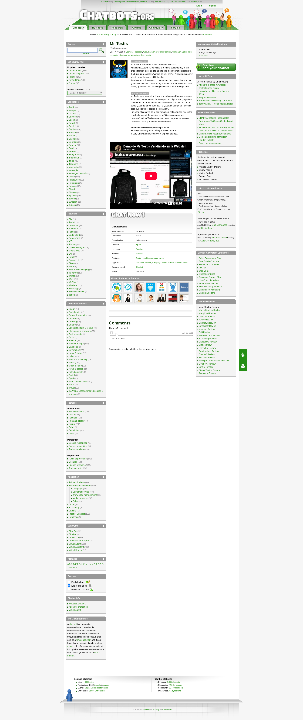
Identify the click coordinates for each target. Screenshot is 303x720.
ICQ (70, 241)
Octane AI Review (207, 364)
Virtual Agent (75, 544)
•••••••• (86, 53)
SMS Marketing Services (210, 286)
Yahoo (72, 295)
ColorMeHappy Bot (209, 241)
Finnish (72, 132)
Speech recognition (78, 446)
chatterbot (195, 2)
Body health (74, 312)
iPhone (72, 244)
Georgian (73, 142)
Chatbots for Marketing (209, 290)
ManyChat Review (207, 313)
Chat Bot (73, 531)
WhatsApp (74, 288)
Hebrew (72, 151)
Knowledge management (85, 495)
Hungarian (74, 154)
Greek (72, 148)
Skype (72, 263)
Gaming (72, 511)
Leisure (72, 356)
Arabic (72, 107)
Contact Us (167, 709)
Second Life (74, 260)
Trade (71, 384)
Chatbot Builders (207, 293)
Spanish (129, 52)
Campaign (176, 52)
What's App (74, 285)
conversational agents (164, 2)
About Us (146, 709)
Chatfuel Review (207, 316)
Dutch (71, 126)
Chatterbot (74, 537)
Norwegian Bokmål (78, 173)
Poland (72, 77)
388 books (89, 682)
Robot (72, 257)
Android (72, 222)
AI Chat (202, 267)
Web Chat (203, 271)
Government (74, 350)
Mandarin (73, 167)
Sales (184, 52)
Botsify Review (206, 367)
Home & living (75, 353)
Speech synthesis (77, 465)
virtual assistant (83, 640)
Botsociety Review (207, 326)
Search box (74, 430)
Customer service (163, 52)
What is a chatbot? (77, 604)
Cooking (73, 321)
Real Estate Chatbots (209, 261)
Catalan (72, 113)
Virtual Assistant (76, 547)
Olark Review (205, 345)
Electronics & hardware (80, 331)
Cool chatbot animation (210, 143)
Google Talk (74, 238)
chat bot (143, 2)
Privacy (156, 709)
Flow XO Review (207, 354)
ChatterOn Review (207, 323)
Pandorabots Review (209, 351)
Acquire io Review (207, 373)
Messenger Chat (207, 274)
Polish (72, 176)
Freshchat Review (207, 348)
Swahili (72, 199)
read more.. (208, 34)
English (72, 129)
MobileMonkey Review (210, 310)
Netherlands (74, 80)
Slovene (73, 192)
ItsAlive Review (206, 320)
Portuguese (74, 180)
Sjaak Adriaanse (219, 225)
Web (145, 52)
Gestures (73, 462)
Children (73, 318)
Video (71, 433)
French (72, 135)
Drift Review (204, 332)
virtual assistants (132, 2)
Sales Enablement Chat (210, 258)
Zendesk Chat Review (209, 335)
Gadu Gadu (74, 235)
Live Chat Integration (209, 280)
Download (74, 225)
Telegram (73, 273)
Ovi (70, 254)
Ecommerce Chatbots (209, 264)
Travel (72, 388)
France (72, 83)
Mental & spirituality (78, 359)
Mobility (72, 362)
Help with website (207, 97)
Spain (138, 245)
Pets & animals (76, 372)
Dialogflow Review (208, 342)
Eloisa (201, 212)
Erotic (71, 337)
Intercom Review (207, 329)
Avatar (72, 414)
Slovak (72, 189)
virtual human (179, 2)
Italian (72, 161)
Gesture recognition (78, 443)
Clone (72, 504)
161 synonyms (174, 691)
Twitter (72, 276)
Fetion (72, 232)
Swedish (73, 202)
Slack (71, 266)
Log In (199, 6)
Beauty (72, 309)
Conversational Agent (79, 540)
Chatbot (104, 2)
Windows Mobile (77, 291)
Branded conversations (130, 55)
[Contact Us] (243, 365)
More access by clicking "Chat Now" (216, 100)
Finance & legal (76, 343)
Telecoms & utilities (78, 381)
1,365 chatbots (173, 682)
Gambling (73, 347)
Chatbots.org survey (106, 34)
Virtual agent (75, 610)
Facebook (138, 52)
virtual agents (119, 2)
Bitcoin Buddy (207, 228)
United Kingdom (76, 73)
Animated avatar (157, 258)
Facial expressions (78, 459)
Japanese (73, 164)
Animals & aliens (77, 482)
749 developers (175, 685)
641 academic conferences (96, 688)
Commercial (146, 55)
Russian (73, 186)
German (72, 145)
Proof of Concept (77, 514)
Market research (80, 498)
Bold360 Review (207, 357)
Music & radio (75, 366)
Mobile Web (74, 251)
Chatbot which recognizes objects (215, 134)
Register (212, 6)
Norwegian (74, 170)
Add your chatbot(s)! (78, 607)
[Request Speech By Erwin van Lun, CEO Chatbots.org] (243, 354)
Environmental (76, 334)
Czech (72, 120)
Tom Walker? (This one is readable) (216, 104)
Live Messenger (76, 247)
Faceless (73, 418)
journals (97, 685)
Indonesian (74, 158)
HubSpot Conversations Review (214, 360)
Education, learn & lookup (81, 328)
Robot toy (73, 517)
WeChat (72, 282)
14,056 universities (97, 691)
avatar (70, 646)
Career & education (78, 315)
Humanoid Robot (77, 421)
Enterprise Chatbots (208, 283)
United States (75, 70)
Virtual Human (75, 550)
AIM (70, 219)
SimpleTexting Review (209, 370)
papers (106, 685)
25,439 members (176, 688)
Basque (72, 110)
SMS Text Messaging (79, 269)
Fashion (151, 52)
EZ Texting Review (208, 338)
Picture (72, 424)
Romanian (74, 183)
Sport (71, 378)
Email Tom (203, 55)
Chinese (73, 117)
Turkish (72, 205)
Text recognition (143, 258)
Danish (72, 123)
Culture (72, 325)
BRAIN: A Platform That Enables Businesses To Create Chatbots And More (216, 121)
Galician (73, 139)
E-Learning (74, 507)
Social (72, 375)
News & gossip (76, 369)
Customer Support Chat (210, 277)
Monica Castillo (219, 237)
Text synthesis (75, 468)
